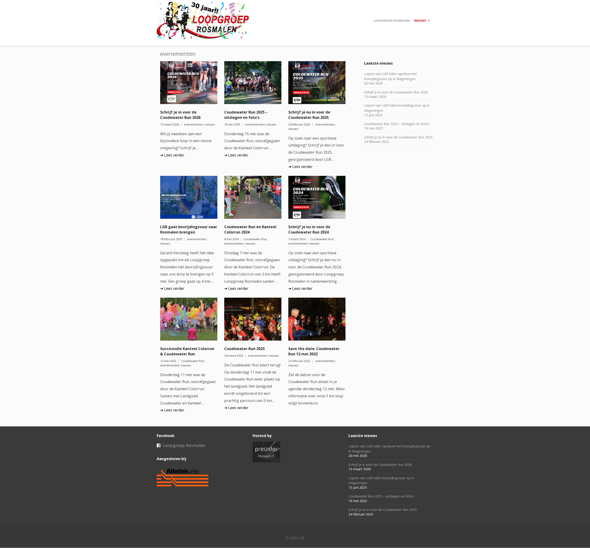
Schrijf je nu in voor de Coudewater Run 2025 (309, 115)
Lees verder (174, 155)
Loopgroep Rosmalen (184, 445)
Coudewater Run (255, 239)
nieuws (210, 124)
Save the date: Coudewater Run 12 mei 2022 (313, 351)
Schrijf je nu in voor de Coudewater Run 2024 (309, 229)
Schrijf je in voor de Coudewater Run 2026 (180, 115)
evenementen (194, 124)
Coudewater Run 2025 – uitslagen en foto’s (246, 115)
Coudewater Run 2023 (244, 348)
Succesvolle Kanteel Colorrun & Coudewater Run (187, 351)
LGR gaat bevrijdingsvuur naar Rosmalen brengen (188, 229)
